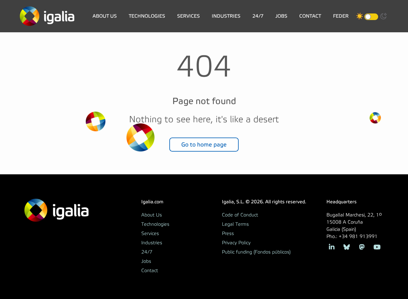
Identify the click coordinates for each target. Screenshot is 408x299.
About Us (105, 16)
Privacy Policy (236, 242)
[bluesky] (346, 246)
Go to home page (204, 144)
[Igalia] (47, 16)
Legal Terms (235, 224)
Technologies (147, 16)
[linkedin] (331, 246)
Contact (310, 16)
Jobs (281, 16)
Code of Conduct (240, 215)
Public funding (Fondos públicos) (256, 252)
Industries (226, 16)
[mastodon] (361, 246)
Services (188, 16)
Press (228, 233)
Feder (341, 16)
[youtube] (376, 246)
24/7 (257, 16)
